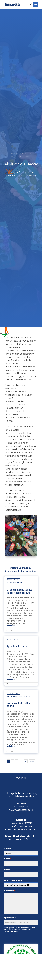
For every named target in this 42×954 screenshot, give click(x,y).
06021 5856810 (25, 823)
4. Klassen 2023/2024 (14, 583)
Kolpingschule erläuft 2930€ (21, 721)
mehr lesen (11, 625)
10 (25, 761)
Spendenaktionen (21, 661)
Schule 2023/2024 (13, 580)
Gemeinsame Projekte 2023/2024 (18, 696)
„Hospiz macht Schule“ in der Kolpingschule (21, 604)
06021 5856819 (25, 826)
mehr (32, 761)
